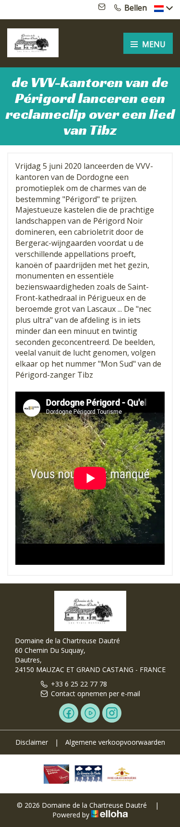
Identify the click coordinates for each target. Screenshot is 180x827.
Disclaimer (31, 742)
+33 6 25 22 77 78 (79, 683)
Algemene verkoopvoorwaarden (115, 742)
